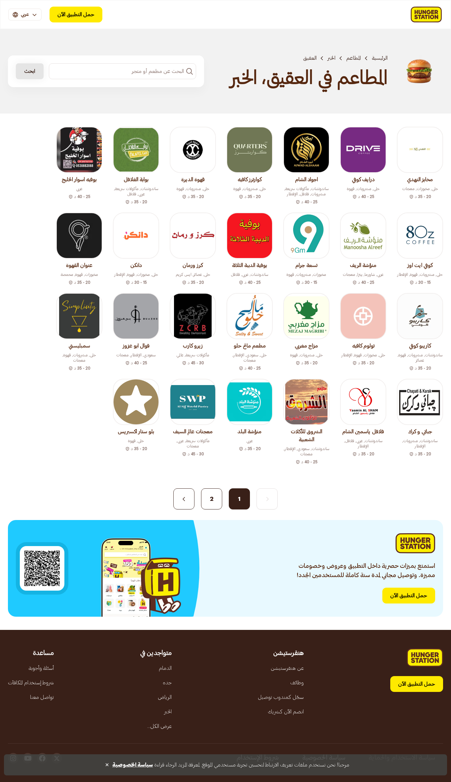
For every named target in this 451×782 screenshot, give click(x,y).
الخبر (331, 58)
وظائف (297, 682)
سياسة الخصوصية (132, 764)
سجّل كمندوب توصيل (281, 697)
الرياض (165, 697)
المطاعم (353, 58)
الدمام (165, 668)
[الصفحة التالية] (183, 498)
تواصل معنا (42, 697)
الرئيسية (380, 58)
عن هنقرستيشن (287, 668)
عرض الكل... (159, 726)
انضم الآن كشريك (286, 711)
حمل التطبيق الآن (75, 14)
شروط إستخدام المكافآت (31, 682)
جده (167, 682)
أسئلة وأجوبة (41, 668)
